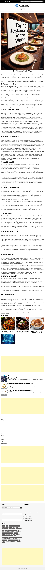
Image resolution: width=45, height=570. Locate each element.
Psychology (3, 433)
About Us (9, 546)
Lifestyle (25, 73)
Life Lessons (3, 426)
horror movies (7, 532)
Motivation (3, 431)
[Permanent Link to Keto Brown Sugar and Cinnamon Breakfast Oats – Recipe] (37, 323)
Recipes (2, 435)
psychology (11, 537)
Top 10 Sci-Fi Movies (8, 345)
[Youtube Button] (9, 1)
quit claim (16, 537)
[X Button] (2, 1)
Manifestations (4, 429)
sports (13, 540)
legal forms (13, 534)
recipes (3, 538)
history (3, 532)
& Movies (3, 525)
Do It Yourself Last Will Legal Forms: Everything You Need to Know (19, 390)
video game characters (10, 541)
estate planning (5, 530)
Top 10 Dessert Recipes (27, 514)
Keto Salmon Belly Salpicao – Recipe (8, 332)
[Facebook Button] (4, 1)
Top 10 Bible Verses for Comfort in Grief (30, 512)
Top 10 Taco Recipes (27, 516)
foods (22, 348)
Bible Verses (3, 422)
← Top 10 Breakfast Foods (6, 351)
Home (6, 546)
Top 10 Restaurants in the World (22, 71)
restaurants (26, 348)
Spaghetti (9, 540)
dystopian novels (12, 528)
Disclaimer (32, 546)
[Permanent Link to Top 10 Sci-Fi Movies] (8, 339)
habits (14, 531)
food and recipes (16, 530)
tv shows (3, 541)
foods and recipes (8, 531)
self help (7, 538)
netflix (15, 535)
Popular (2, 375)
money (3, 535)
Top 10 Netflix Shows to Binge (28, 508)
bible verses (11, 525)
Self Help (2, 437)
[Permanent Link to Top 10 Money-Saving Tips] (4, 379)
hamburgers (18, 531)
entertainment (18, 528)
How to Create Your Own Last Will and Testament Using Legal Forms (20, 383)
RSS (39, 546)
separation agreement (14, 538)
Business (2, 424)
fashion (10, 530)
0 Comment (15, 378)
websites (3, 542)
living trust (18, 534)
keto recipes (4, 534)
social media (4, 540)
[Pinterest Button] (6, 1)
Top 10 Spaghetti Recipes (27, 518)
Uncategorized (4, 443)
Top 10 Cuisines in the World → (38, 351)
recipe (20, 537)
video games (18, 541)
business (3, 527)
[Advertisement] (22, 364)
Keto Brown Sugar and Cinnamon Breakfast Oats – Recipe (37, 332)
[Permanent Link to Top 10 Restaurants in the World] (22, 41)
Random (10, 375)
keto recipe (16, 532)
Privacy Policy (19, 546)
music (12, 535)
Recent (6, 375)
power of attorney (5, 537)
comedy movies (9, 527)
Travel (2, 441)
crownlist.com (24, 5)
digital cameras (5, 528)
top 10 (17, 540)
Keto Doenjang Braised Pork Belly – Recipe (22, 332)
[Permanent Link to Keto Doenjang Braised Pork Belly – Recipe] (22, 323)
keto (12, 532)
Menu (23, 9)
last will (8, 534)
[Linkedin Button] (8, 1)
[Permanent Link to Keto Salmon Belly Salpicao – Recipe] (8, 323)
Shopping (3, 439)
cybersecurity (15, 527)
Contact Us (14, 546)
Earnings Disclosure (26, 546)
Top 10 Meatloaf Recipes (27, 520)
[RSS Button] (11, 1)
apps (7, 525)
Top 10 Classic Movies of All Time (29, 510)
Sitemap (36, 546)
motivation (7, 535)
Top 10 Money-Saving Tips (12, 377)
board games (16, 525)
